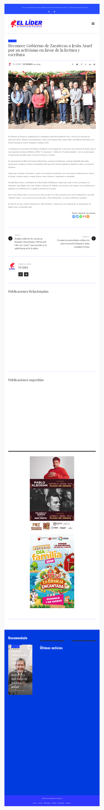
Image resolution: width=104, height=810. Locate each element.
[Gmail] (84, 216)
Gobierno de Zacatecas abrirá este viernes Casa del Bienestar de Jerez (74, 331)
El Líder (17, 64)
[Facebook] (49, 11)
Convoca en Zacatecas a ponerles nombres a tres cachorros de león (81, 442)
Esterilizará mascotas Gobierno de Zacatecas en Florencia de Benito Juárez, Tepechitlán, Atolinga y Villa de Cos (28, 366)
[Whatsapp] (80, 216)
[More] (87, 216)
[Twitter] (77, 216)
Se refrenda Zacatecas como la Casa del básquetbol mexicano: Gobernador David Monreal (74, 365)
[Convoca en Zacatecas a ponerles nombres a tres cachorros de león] (78, 431)
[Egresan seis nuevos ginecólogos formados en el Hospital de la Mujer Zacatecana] (48, 400)
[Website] (26, 274)
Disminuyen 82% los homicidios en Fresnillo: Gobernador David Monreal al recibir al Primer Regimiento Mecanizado (81, 414)
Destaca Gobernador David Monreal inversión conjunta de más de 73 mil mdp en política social (26, 331)
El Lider (46, 689)
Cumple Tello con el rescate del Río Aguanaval (20, 442)
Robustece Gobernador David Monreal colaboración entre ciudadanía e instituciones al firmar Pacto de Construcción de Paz (52, 445)
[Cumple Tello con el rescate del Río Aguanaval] (18, 431)
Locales (12, 41)
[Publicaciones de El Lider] (41, 689)
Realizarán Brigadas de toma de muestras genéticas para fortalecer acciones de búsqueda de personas (21, 414)
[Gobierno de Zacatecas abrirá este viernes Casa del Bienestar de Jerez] (70, 316)
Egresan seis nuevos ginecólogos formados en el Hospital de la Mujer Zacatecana (51, 413)
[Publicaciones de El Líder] (9, 64)
